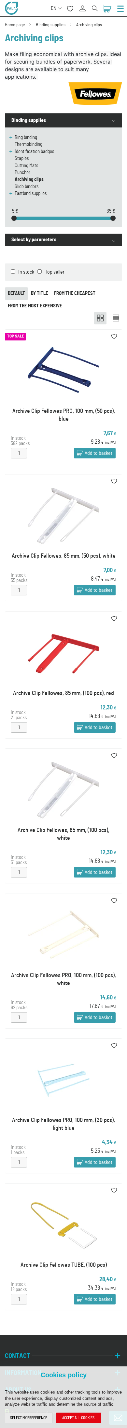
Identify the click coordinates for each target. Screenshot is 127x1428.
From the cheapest (74, 293)
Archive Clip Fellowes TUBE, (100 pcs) (64, 1265)
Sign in (85, 5)
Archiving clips (89, 25)
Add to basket (98, 453)
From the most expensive (35, 305)
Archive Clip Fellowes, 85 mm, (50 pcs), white (64, 556)
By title (39, 293)
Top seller (54, 272)
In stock (26, 272)
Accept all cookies (78, 1418)
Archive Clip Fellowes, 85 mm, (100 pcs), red (63, 693)
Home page (15, 25)
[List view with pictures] (116, 318)
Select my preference (28, 1418)
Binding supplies (50, 25)
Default (16, 293)
